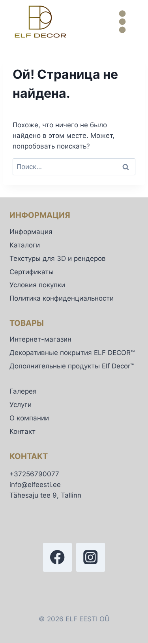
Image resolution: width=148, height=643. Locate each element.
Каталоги (24, 245)
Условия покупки (37, 285)
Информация (30, 232)
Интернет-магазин (40, 339)
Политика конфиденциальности (61, 298)
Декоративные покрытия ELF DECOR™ (72, 353)
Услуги (20, 405)
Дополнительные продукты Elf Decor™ (71, 366)
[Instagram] (90, 557)
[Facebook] (57, 557)
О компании (29, 418)
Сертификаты (31, 272)
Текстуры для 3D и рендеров (57, 258)
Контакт (22, 431)
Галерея (23, 391)
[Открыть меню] (122, 21)
